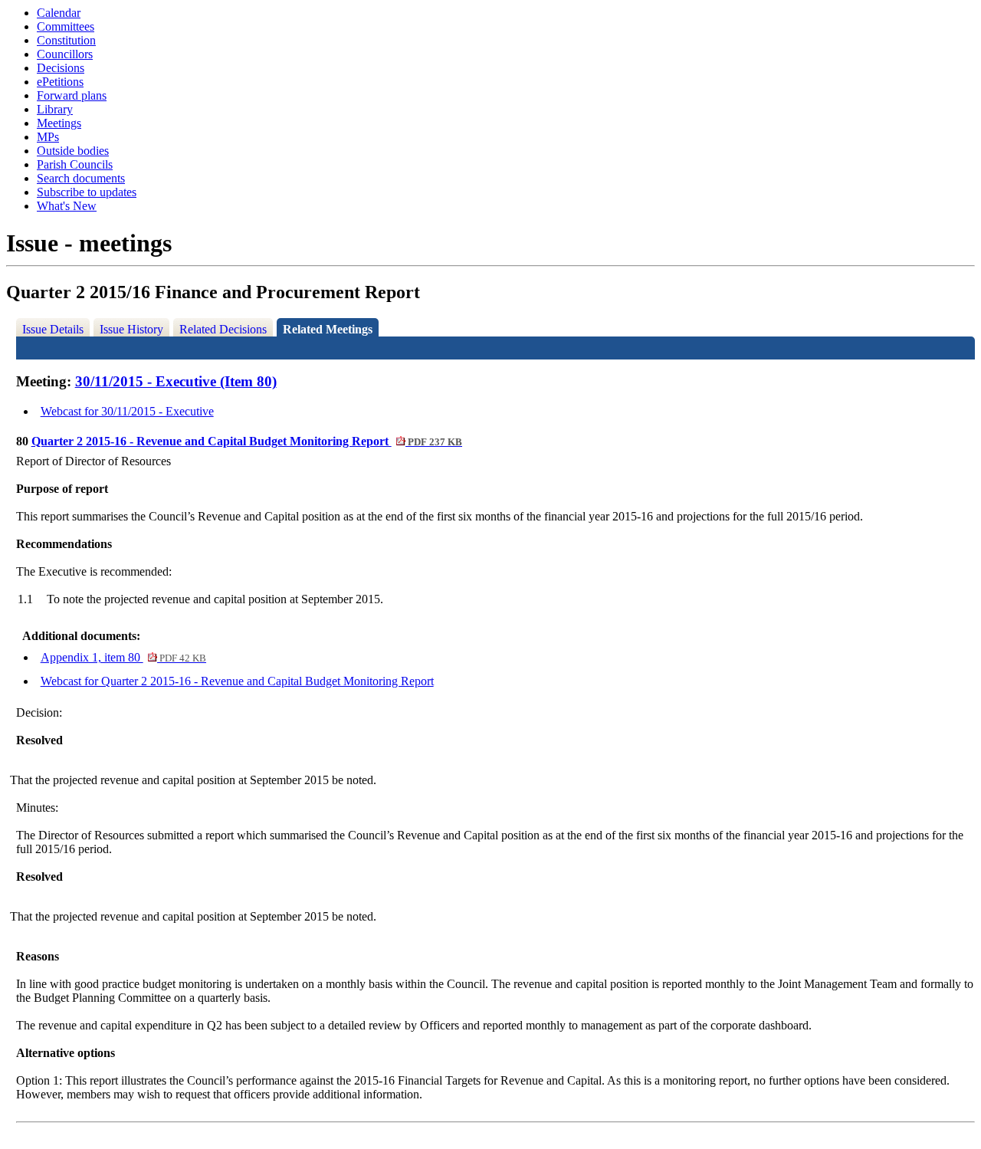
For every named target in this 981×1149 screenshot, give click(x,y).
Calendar (58, 12)
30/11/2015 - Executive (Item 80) (176, 381)
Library (55, 109)
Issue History (131, 329)
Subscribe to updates (86, 192)
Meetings (59, 123)
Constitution (66, 40)
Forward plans (72, 95)
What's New (67, 205)
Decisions (60, 67)
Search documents (81, 178)
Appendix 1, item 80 (123, 657)
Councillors (65, 54)
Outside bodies (73, 150)
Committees (65, 26)
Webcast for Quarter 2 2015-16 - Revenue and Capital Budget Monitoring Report (237, 681)
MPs (48, 136)
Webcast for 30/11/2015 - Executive (127, 411)
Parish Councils (75, 164)
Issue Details (53, 329)
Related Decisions (223, 329)
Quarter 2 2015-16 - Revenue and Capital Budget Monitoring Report (246, 441)
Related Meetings (327, 329)
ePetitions (60, 81)
